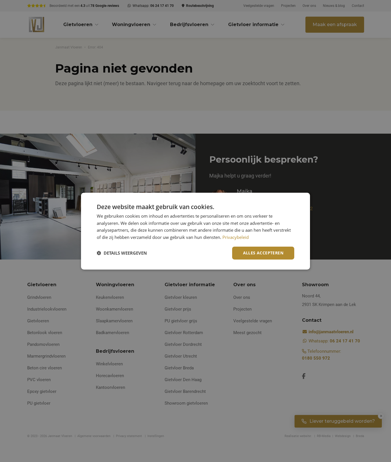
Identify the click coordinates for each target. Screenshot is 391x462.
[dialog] (195, 230)
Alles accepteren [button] (263, 253)
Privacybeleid (235, 237)
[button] (122, 253)
